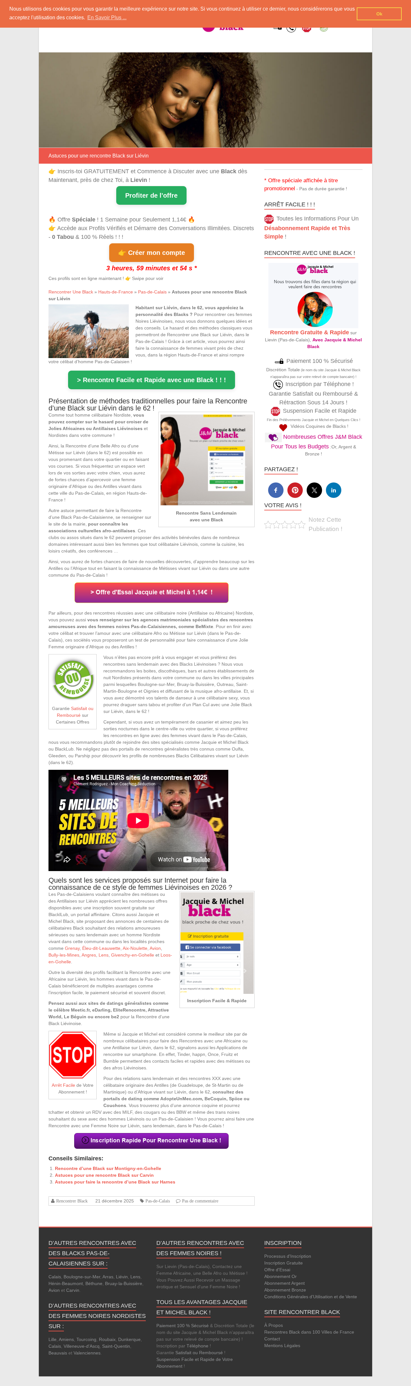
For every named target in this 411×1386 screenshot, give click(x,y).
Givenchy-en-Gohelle (132, 955)
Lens (104, 955)
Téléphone (197, 1345)
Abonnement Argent (284, 1283)
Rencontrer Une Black (70, 291)
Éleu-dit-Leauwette (101, 948)
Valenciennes (87, 1352)
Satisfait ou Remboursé (199, 1352)
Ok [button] (379, 13)
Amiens (66, 1339)
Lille (52, 1339)
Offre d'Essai (277, 1269)
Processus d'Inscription (287, 1256)
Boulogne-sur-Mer (82, 1276)
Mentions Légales (282, 1345)
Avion (155, 948)
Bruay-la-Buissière (123, 1283)
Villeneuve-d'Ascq (82, 1346)
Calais (54, 1276)
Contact (272, 1338)
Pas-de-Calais (152, 291)
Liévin (122, 1276)
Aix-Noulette (135, 948)
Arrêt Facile (63, 1085)
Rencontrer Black (72, 1201)
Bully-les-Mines (63, 955)
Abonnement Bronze (285, 1289)
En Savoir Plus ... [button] (107, 17)
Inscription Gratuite (283, 1262)
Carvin (72, 1290)
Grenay (72, 948)
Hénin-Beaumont (65, 1283)
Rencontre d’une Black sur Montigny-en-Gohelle (108, 1168)
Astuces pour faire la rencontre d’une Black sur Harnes (115, 1181)
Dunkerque (129, 1339)
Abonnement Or (280, 1276)
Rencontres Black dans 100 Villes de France (309, 1332)
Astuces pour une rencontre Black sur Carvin (104, 1175)
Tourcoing (86, 1339)
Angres (89, 955)
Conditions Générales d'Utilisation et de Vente (310, 1296)
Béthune (93, 1283)
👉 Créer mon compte (151, 252)
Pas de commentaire (200, 1201)
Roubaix (107, 1339)
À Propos (273, 1325)
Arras (107, 1276)
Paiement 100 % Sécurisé (182, 1325)
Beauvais (57, 1352)
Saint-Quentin (116, 1346)
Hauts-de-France (115, 291)
